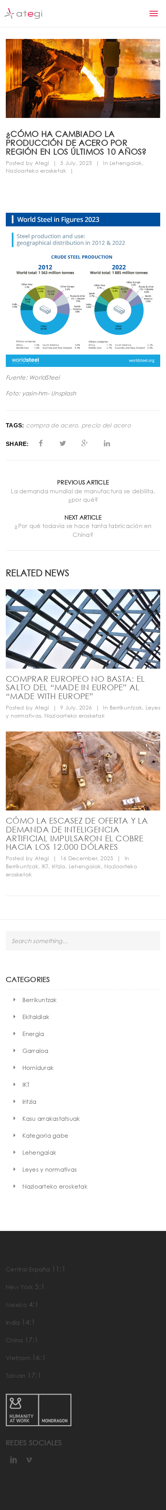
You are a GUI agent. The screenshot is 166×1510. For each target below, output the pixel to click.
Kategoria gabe (45, 1135)
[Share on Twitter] (62, 443)
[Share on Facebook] (40, 443)
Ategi (42, 163)
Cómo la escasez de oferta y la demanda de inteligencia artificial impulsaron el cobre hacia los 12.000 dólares (77, 834)
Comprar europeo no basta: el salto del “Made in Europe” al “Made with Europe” (75, 687)
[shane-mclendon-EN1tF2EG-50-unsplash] (83, 770)
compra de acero (52, 425)
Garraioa (35, 1050)
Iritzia (59, 866)
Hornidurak (38, 1067)
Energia (33, 1033)
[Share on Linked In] (107, 443)
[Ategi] (23, 13)
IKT (45, 866)
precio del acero (106, 425)
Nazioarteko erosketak (36, 170)
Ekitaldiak (36, 1016)
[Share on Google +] (84, 443)
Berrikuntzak (126, 707)
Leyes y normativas (49, 1169)
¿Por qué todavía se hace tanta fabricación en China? (82, 530)
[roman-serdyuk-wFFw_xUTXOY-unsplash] (83, 628)
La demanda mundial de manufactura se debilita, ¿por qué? (83, 495)
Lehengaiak (126, 163)
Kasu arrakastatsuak (51, 1118)
